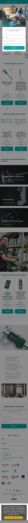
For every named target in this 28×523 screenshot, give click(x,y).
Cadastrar (14, 48)
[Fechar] (23, 9)
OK (13, 517)
